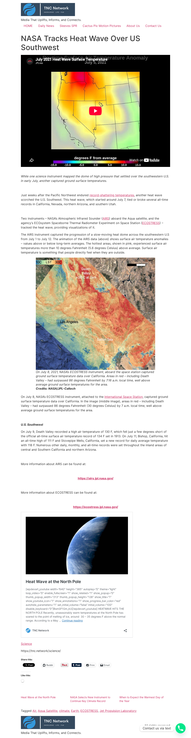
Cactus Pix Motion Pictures (102, 26)
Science (26, 644)
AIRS (106, 218)
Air (34, 711)
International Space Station (123, 397)
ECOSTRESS (151, 223)
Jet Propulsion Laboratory (118, 711)
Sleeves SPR (68, 26)
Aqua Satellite (47, 711)
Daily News (46, 26)
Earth (75, 711)
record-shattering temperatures (112, 195)
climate (64, 711)
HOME (28, 26)
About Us (133, 26)
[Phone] (181, 728)
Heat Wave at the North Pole (38, 697)
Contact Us (153, 26)
